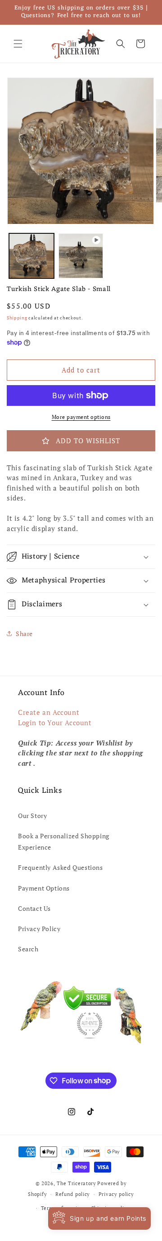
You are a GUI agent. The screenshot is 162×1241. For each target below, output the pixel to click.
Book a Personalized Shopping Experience (63, 841)
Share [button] (24, 633)
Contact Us (34, 908)
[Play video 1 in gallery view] (81, 255)
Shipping (17, 318)
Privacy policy (116, 1194)
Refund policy (72, 1194)
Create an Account (48, 712)
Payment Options (44, 888)
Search (28, 949)
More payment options (81, 417)
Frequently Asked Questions (60, 867)
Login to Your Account (55, 722)
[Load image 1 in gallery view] (31, 255)
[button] (18, 44)
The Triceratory (76, 1183)
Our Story (32, 815)
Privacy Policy (39, 928)
